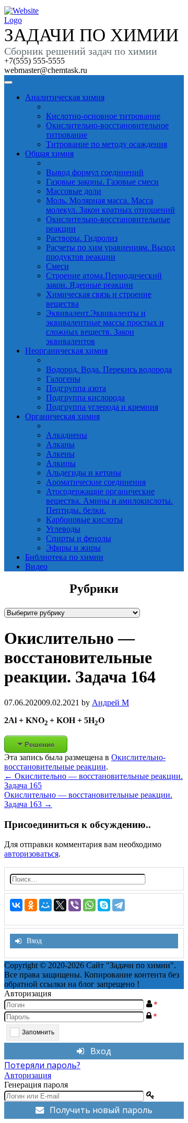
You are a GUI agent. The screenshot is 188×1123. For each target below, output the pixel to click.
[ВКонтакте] (16, 905)
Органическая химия (62, 416)
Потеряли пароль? (42, 1065)
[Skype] (104, 905)
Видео (36, 566)
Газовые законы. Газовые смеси (102, 181)
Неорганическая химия (66, 350)
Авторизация (27, 1075)
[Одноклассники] (31, 905)
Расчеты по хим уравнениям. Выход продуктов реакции (110, 252)
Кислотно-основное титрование (103, 116)
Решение (39, 744)
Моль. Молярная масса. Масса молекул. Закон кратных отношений (110, 205)
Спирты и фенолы (78, 538)
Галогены (63, 378)
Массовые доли (73, 191)
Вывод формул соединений (95, 172)
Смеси (57, 266)
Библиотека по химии (64, 557)
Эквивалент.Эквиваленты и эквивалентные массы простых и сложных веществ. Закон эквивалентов (105, 327)
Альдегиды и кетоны (83, 472)
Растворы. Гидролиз (82, 238)
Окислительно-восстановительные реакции (85, 762)
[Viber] (74, 905)
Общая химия (49, 153)
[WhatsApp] (89, 905)
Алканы (60, 444)
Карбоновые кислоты (84, 519)
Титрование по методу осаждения (106, 144)
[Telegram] (118, 905)
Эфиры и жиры (73, 547)
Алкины (61, 463)
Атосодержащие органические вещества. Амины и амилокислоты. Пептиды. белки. (109, 501)
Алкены (60, 453)
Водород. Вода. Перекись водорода (109, 369)
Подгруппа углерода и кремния (102, 406)
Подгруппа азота (76, 388)
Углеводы (63, 528)
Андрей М (110, 702)
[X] (60, 905)
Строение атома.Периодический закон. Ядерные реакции (104, 280)
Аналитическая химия (64, 97)
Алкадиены (66, 435)
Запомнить (38, 1032)
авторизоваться (31, 853)
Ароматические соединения (96, 482)
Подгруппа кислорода (85, 397)
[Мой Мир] (45, 905)
